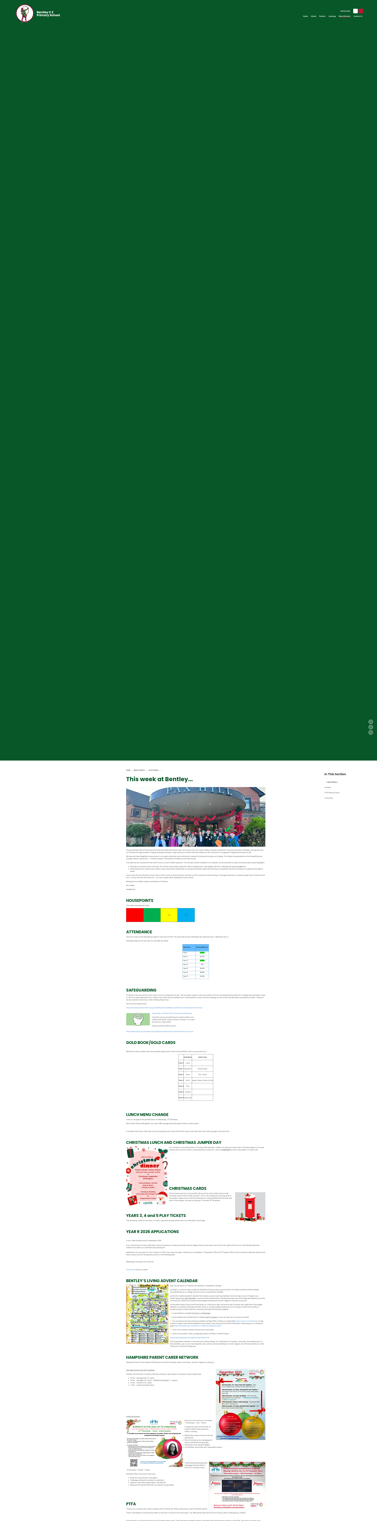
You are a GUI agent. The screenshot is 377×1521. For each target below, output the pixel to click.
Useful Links (345, 11)
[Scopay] (355, 11)
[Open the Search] (361, 11)
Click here (129, 1269)
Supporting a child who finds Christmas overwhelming (172, 1013)
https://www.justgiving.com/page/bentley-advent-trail (189, 1337)
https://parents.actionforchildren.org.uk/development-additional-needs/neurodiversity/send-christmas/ (164, 1008)
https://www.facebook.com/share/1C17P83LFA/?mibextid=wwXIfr (197, 1326)
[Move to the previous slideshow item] (371, 727)
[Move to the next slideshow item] (371, 722)
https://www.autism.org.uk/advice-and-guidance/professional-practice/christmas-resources (159, 1031)
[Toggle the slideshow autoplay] (371, 732)
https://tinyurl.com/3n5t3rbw (246, 1321)
